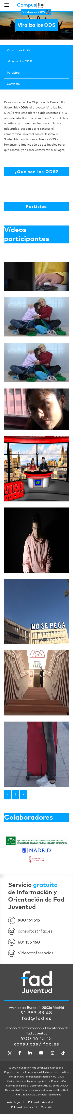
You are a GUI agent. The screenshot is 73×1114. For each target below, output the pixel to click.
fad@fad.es (37, 1018)
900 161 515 (29, 920)
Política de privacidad (40, 1102)
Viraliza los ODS (18, 50)
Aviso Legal (13, 1102)
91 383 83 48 (36, 1013)
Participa (13, 72)
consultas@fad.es (35, 931)
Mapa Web (47, 1107)
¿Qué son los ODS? (19, 61)
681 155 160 (29, 942)
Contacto (13, 84)
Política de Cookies (22, 1107)
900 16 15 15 (36, 1039)
